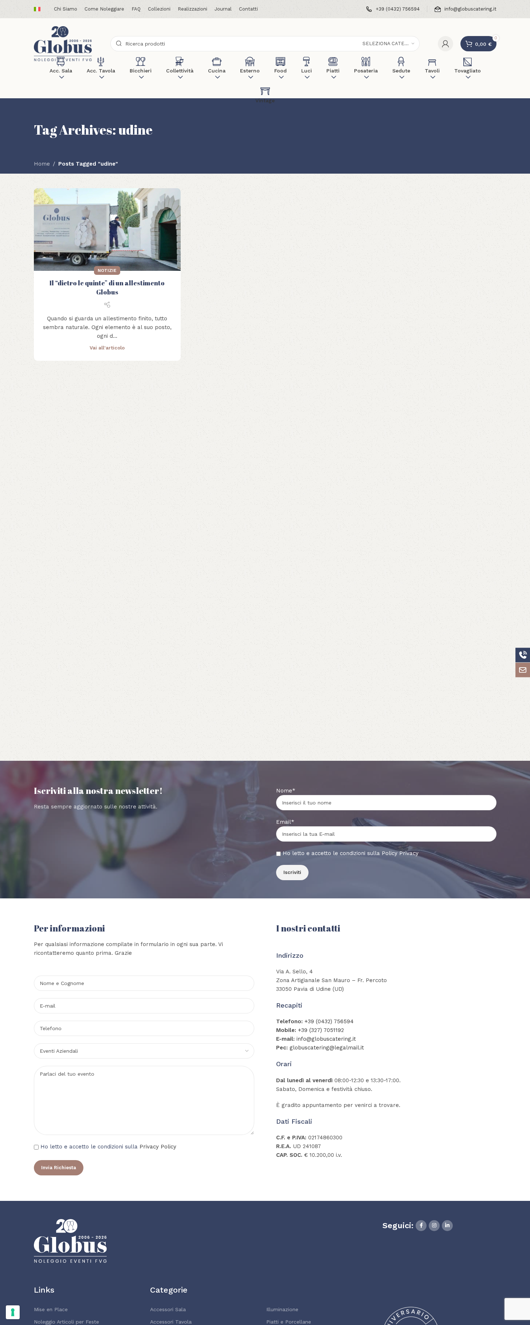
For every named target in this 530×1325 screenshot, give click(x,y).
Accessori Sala (168, 1309)
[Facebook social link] (421, 1225)
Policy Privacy (400, 853)
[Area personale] (445, 43)
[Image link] (70, 1240)
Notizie (107, 270)
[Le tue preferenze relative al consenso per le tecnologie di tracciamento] (13, 1312)
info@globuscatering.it (326, 1039)
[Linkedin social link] (447, 1225)
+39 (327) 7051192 (321, 1030)
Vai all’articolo (107, 348)
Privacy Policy (158, 1146)
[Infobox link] (393, 9)
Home (42, 164)
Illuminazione (282, 1309)
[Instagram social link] (434, 1225)
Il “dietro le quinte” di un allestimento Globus (107, 287)
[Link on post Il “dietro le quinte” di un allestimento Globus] (107, 229)
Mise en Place (51, 1309)
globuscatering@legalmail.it (327, 1047)
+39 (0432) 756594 (329, 1021)
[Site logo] (63, 43)
